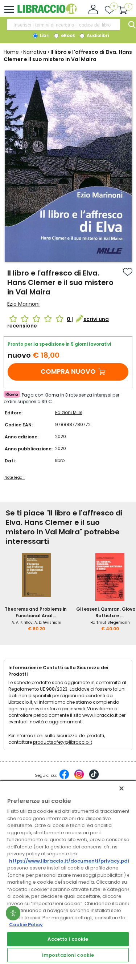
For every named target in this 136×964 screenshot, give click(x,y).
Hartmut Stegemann (110, 622)
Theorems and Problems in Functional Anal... (36, 612)
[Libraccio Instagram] (79, 777)
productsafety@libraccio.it (62, 742)
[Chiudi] (121, 788)
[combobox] (63, 25)
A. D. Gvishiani (47, 622)
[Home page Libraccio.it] (47, 12)
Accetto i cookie (68, 939)
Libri (44, 35)
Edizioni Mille (68, 412)
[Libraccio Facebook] (64, 777)
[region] (68, 872)
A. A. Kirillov (22, 622)
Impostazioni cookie (68, 955)
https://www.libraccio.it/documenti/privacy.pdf (69, 860)
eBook (67, 35)
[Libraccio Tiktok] (94, 777)
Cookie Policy (26, 924)
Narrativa (34, 52)
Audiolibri (97, 35)
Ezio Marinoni (23, 304)
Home (11, 52)
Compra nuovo (68, 371)
